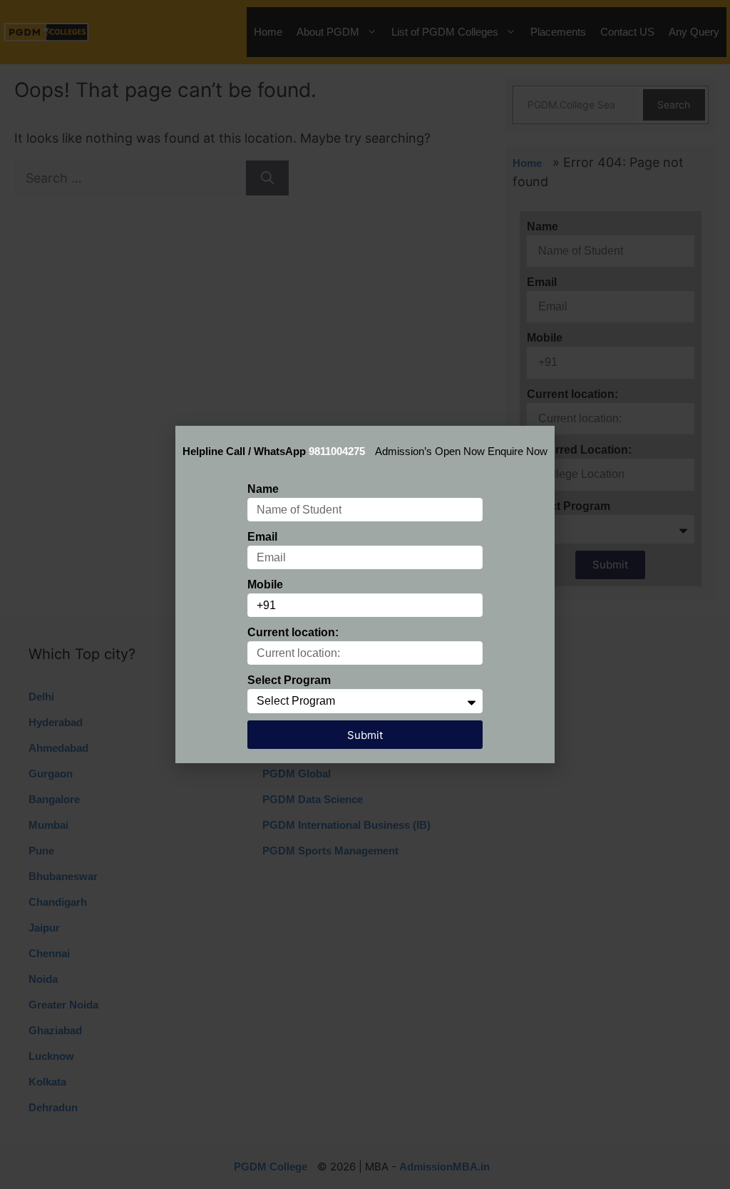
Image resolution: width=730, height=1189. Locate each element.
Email (262, 537)
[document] (365, 594)
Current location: (293, 632)
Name (263, 489)
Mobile (265, 584)
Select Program (289, 680)
